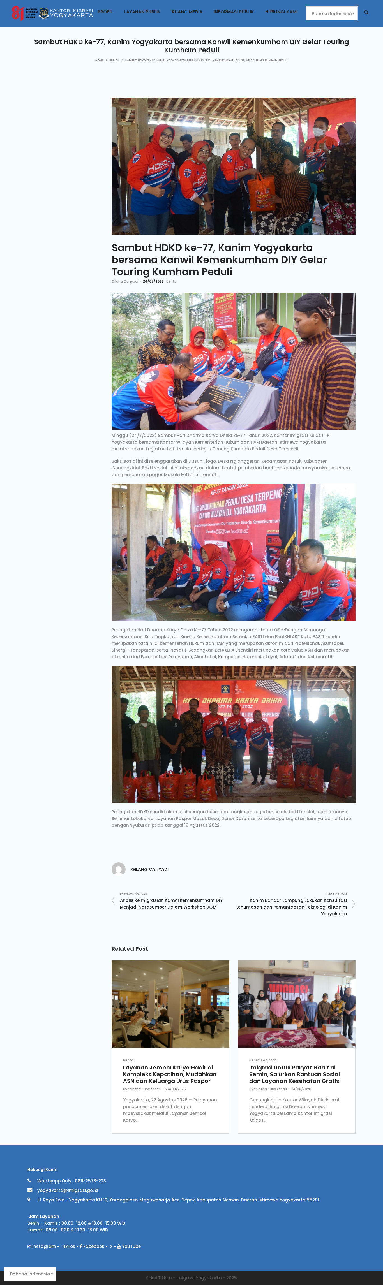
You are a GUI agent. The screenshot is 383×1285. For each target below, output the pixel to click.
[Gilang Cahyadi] (119, 869)
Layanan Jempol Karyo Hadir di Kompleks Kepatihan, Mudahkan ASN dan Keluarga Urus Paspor (169, 1074)
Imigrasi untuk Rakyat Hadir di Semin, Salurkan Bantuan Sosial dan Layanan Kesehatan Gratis (294, 1074)
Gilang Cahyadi (125, 281)
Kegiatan (269, 1060)
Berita (114, 60)
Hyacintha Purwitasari (142, 1089)
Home (99, 60)
